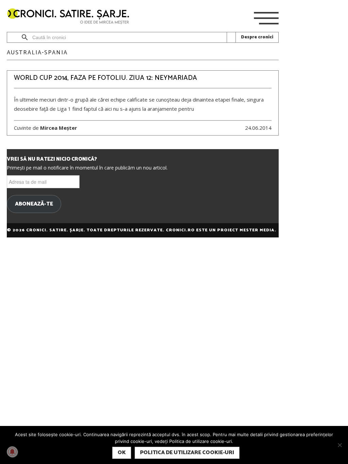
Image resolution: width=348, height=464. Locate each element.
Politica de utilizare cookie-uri (187, 452)
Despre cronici (257, 37)
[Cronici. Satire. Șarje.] (71, 16)
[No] (339, 445)
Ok (122, 452)
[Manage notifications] (12, 451)
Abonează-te (34, 204)
